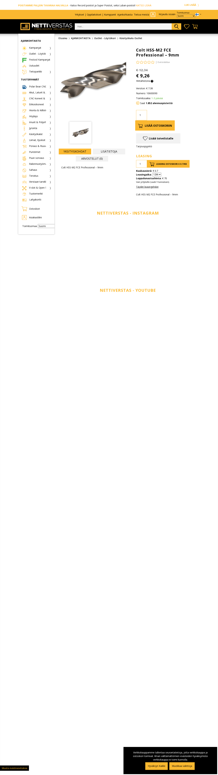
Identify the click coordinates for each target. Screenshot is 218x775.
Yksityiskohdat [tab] (75, 151)
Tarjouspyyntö (144, 146)
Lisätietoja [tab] (109, 151)
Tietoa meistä (141, 14)
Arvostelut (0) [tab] (92, 159)
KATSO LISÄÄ (143, 5)
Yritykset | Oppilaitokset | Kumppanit (95, 14)
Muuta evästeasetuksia (14, 768)
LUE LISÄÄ (190, 4)
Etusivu (63, 38)
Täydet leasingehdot (147, 186)
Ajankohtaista (125, 14)
